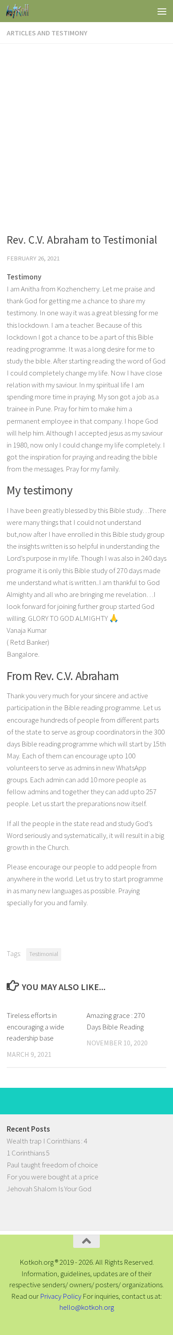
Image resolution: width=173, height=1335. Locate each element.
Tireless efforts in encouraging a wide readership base (35, 1026)
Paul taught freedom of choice (52, 1165)
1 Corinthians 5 (28, 1153)
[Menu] (162, 11)
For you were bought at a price (52, 1177)
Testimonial (43, 954)
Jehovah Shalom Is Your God (49, 1188)
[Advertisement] (86, 134)
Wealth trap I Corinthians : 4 (47, 1141)
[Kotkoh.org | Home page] (21, 11)
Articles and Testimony (47, 32)
